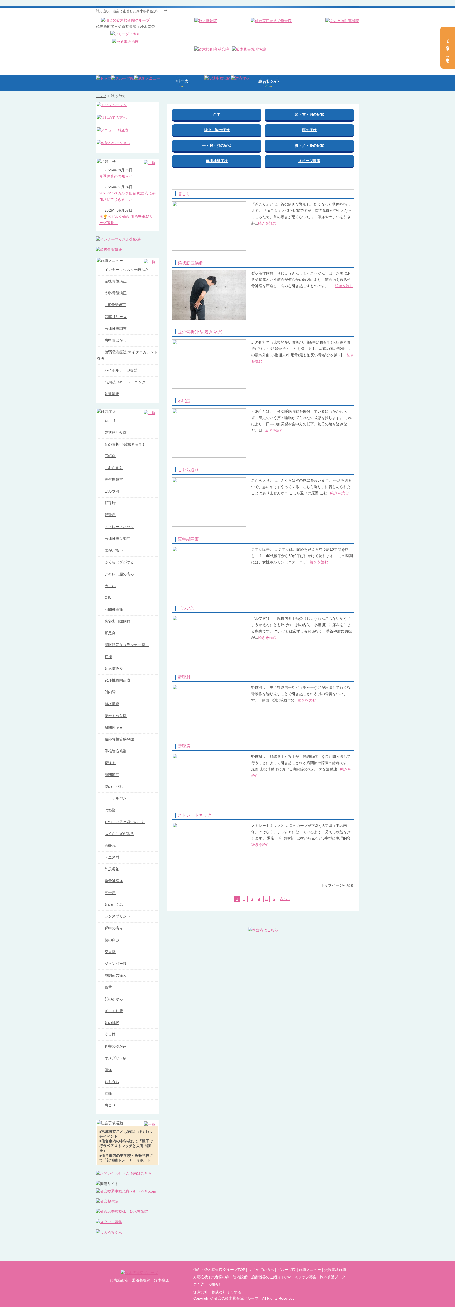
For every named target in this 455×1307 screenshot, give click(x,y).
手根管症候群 (116, 751)
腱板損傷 (112, 704)
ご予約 (198, 1284)
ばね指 (110, 810)
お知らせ (214, 1284)
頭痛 (108, 1070)
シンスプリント (117, 916)
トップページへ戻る (337, 885)
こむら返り (188, 470)
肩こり (110, 1105)
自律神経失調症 (117, 539)
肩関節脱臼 (114, 727)
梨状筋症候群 (190, 263)
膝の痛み (112, 940)
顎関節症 (112, 775)
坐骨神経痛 (114, 881)
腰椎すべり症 (116, 716)
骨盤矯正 (112, 394)
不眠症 (184, 401)
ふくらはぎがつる (119, 562)
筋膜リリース (116, 317)
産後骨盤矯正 (116, 281)
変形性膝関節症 (117, 680)
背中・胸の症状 (217, 130)
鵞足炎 (110, 633)
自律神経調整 (116, 328)
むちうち (112, 1082)
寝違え (110, 763)
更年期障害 (188, 539)
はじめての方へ (261, 1269)
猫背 (108, 987)
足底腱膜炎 (114, 668)
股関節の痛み (116, 975)
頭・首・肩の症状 (309, 114)
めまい (110, 586)
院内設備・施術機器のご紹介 (257, 1277)
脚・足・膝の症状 (309, 145)
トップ (101, 96)
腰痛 (108, 1093)
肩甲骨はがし (116, 340)
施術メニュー (310, 1269)
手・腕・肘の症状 (216, 145)
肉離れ (110, 845)
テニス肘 (112, 857)
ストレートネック (194, 815)
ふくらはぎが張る (119, 834)
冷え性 (110, 1034)
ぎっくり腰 (114, 1011)
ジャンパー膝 (116, 964)
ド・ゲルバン (116, 798)
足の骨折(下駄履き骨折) (200, 332)
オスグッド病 (116, 1058)
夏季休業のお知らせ (115, 176)
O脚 (108, 598)
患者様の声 (220, 1277)
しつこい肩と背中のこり (125, 822)
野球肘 (184, 677)
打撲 (108, 657)
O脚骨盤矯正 (115, 305)
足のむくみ (114, 905)
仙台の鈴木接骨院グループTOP (219, 1269)
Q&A (287, 1277)
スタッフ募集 (305, 1277)
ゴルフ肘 (186, 608)
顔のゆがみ (114, 999)
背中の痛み (114, 928)
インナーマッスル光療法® (126, 269)
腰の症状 (309, 130)
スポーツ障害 (309, 161)
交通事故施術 (335, 1269)
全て (216, 114)
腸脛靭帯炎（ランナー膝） (127, 645)
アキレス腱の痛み (119, 574)
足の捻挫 (112, 1023)
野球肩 (184, 746)
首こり (184, 194)
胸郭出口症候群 (117, 621)
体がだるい (114, 550)
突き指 (110, 952)
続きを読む (267, 223)
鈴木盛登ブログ (332, 1277)
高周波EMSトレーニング (125, 382)
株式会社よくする (226, 1292)
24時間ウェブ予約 (448, 47)
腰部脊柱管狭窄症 (119, 739)
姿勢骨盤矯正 (116, 293)
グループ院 (286, 1269)
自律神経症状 (217, 161)
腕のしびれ (114, 786)
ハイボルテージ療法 (121, 370)
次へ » (285, 899)
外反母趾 (112, 869)
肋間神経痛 (114, 609)
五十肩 (110, 893)
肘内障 (110, 692)
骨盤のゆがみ (116, 1046)
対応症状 (200, 1277)
